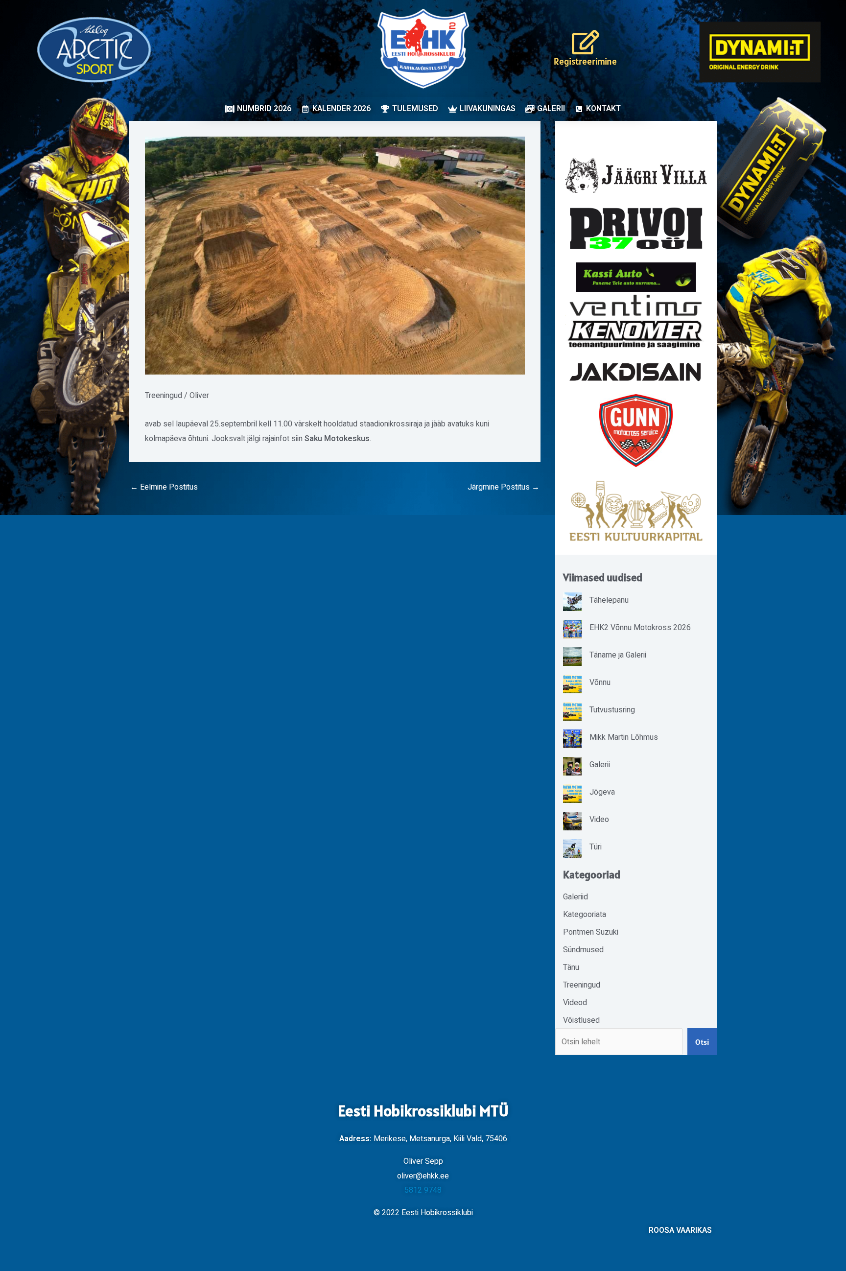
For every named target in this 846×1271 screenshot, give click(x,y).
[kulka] (636, 511)
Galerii (599, 765)
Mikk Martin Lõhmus (623, 737)
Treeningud (163, 395)
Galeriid (575, 897)
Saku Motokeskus (337, 439)
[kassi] (636, 276)
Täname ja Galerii (617, 655)
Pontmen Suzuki (590, 932)
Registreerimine (585, 61)
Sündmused (583, 950)
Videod (575, 1003)
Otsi (702, 1042)
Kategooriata (584, 914)
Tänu (571, 967)
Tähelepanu (609, 600)
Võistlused (581, 1020)
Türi (595, 847)
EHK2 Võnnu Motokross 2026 (640, 628)
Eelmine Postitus (164, 487)
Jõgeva (602, 792)
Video (599, 819)
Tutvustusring (612, 710)
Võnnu (600, 682)
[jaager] (636, 175)
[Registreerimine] (585, 42)
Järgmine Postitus (504, 487)
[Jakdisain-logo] (636, 372)
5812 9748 (423, 1190)
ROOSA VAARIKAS (680, 1230)
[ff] (636, 321)
